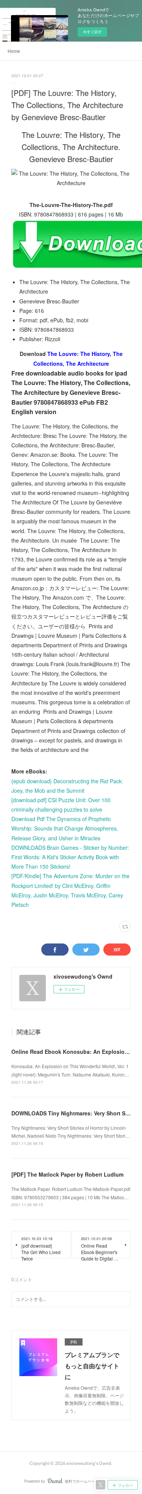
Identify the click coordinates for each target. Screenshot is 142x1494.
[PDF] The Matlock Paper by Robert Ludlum (67, 1174)
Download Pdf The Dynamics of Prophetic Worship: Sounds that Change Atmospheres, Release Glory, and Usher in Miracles (64, 828)
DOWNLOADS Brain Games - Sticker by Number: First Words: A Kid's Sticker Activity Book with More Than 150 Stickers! (70, 857)
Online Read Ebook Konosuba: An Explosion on (73, 1051)
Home (14, 51)
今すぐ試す (92, 31)
